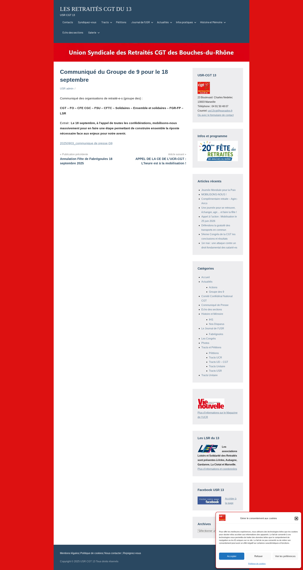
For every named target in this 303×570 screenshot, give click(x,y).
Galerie (92, 32)
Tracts (105, 22)
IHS (211, 319)
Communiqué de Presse (215, 305)
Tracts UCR (215, 357)
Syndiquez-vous (87, 22)
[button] (296, 518)
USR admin (66, 88)
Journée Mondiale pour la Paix (218, 190)
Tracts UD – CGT (218, 362)
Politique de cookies (257, 564)
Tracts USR (215, 370)
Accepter (231, 556)
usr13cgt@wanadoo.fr (220, 110)
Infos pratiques (184, 22)
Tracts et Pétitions (211, 347)
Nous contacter (113, 553)
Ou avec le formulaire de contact (216, 115)
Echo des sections (72, 32)
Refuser (258, 556)
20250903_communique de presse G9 (86, 143)
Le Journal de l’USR (212, 328)
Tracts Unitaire (217, 366)
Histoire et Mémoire (211, 22)
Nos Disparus (216, 324)
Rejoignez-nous (132, 553)
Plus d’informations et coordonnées (217, 469)
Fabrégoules (216, 334)
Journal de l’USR (140, 22)
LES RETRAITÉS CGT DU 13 (95, 9)
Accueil (205, 277)
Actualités (163, 22)
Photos (205, 343)
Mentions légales (69, 553)
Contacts (67, 22)
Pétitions (121, 22)
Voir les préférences (285, 556)
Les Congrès (208, 338)
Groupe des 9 (216, 291)
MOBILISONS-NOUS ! (213, 194)
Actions (213, 287)
